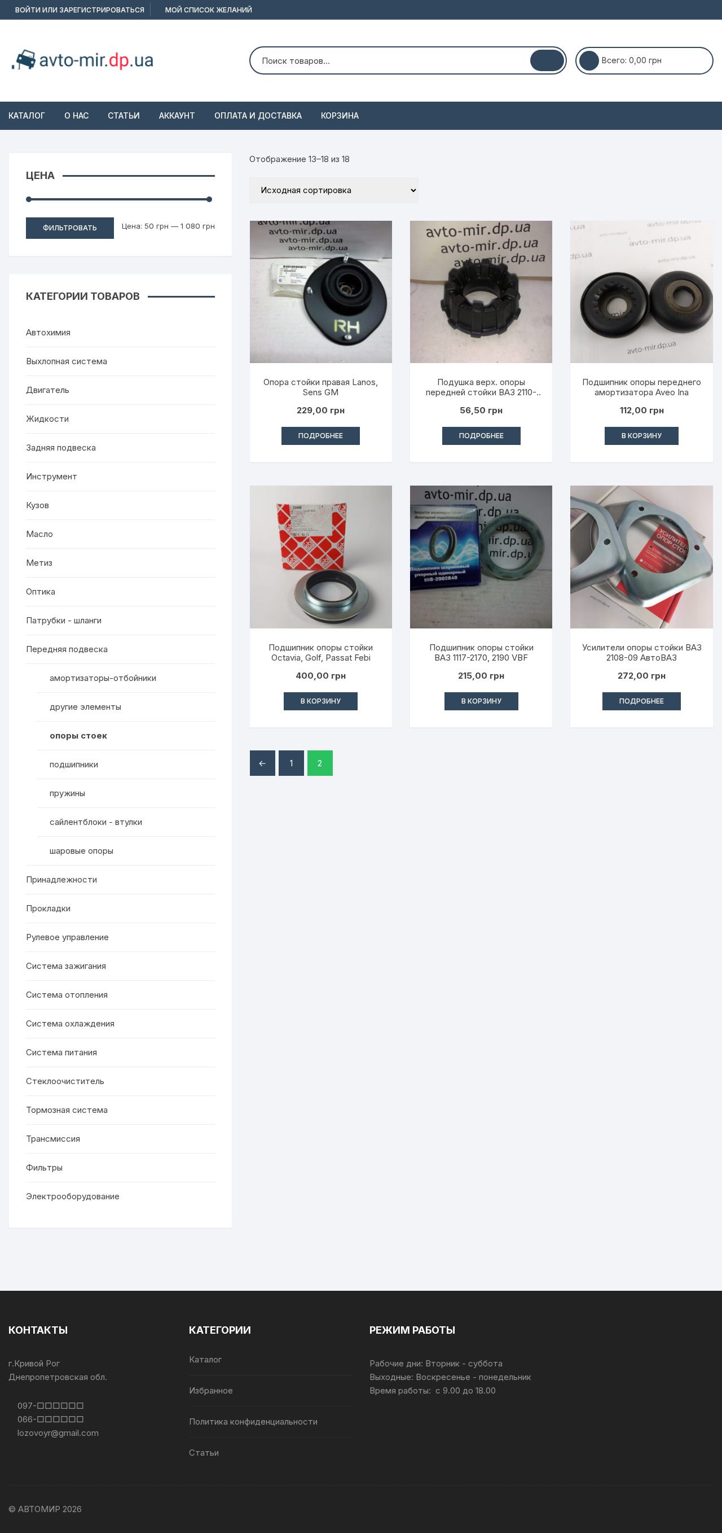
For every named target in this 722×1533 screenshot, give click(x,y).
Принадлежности (61, 879)
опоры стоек (78, 735)
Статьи (124, 115)
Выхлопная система (66, 361)
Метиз (39, 562)
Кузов (37, 505)
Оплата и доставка (258, 115)
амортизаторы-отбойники (103, 677)
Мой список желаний (208, 10)
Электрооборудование (73, 1196)
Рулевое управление (67, 937)
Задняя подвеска (61, 447)
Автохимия (48, 332)
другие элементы (85, 706)
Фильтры (44, 1167)
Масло (39, 534)
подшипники (74, 764)
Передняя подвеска (67, 649)
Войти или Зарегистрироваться (79, 10)
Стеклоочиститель (65, 1081)
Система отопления (67, 994)
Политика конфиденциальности (253, 1421)
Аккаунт (177, 115)
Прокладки (48, 908)
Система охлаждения (70, 1023)
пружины (67, 793)
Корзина (340, 115)
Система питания (61, 1052)
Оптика (40, 591)
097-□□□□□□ (49, 1405)
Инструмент (51, 476)
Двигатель (47, 390)
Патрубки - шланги (64, 620)
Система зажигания (66, 965)
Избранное (211, 1390)
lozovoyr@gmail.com (57, 1432)
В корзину (642, 435)
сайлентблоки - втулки (96, 821)
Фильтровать (70, 228)
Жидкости (47, 418)
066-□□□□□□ (49, 1419)
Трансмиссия (53, 1138)
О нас (76, 115)
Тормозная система (67, 1109)
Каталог (26, 115)
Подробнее (320, 435)
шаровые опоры (81, 850)
